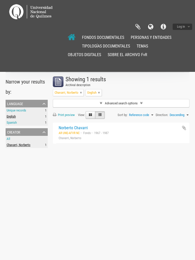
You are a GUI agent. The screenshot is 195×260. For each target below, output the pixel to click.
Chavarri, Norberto (18, 145)
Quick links (163, 27)
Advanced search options (121, 103)
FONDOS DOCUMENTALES (103, 37)
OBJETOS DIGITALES (84, 54)
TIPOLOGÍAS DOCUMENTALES (106, 46)
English (11, 116)
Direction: (162, 115)
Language (150, 27)
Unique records (16, 110)
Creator (13, 132)
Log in (181, 26)
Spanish (12, 122)
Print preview (66, 115)
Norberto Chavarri (73, 127)
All (8, 139)
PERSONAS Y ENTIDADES (151, 37)
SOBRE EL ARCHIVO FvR (127, 54)
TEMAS (142, 46)
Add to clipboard (184, 128)
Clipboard (138, 27)
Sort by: (122, 115)
